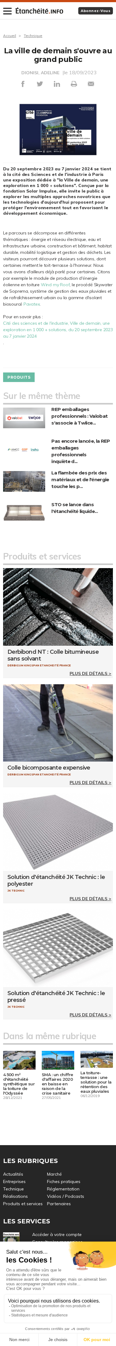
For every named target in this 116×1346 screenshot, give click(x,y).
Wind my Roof (55, 284)
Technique (33, 35)
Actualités (13, 1174)
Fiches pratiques (63, 1181)
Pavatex (32, 304)
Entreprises (14, 1181)
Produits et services (23, 1203)
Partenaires (59, 1203)
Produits (18, 377)
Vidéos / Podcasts (65, 1196)
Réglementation (63, 1189)
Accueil (9, 35)
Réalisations (15, 1196)
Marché (54, 1174)
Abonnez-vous (95, 11)
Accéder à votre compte (57, 1234)
